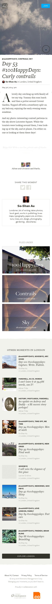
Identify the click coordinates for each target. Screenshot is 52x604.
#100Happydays (9, 58)
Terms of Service (41, 575)
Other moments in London (26, 350)
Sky (31, 58)
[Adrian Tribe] (23, 164)
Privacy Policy (26, 575)
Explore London (26, 556)
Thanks (26, 153)
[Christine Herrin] (28, 164)
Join (45, 5)
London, (31, 81)
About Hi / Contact (12, 575)
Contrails (23, 58)
